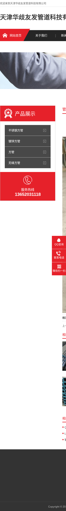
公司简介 (36, 469)
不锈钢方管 (15, 130)
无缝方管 (14, 162)
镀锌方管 (14, 141)
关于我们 (41, 35)
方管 (11, 152)
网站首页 (15, 35)
